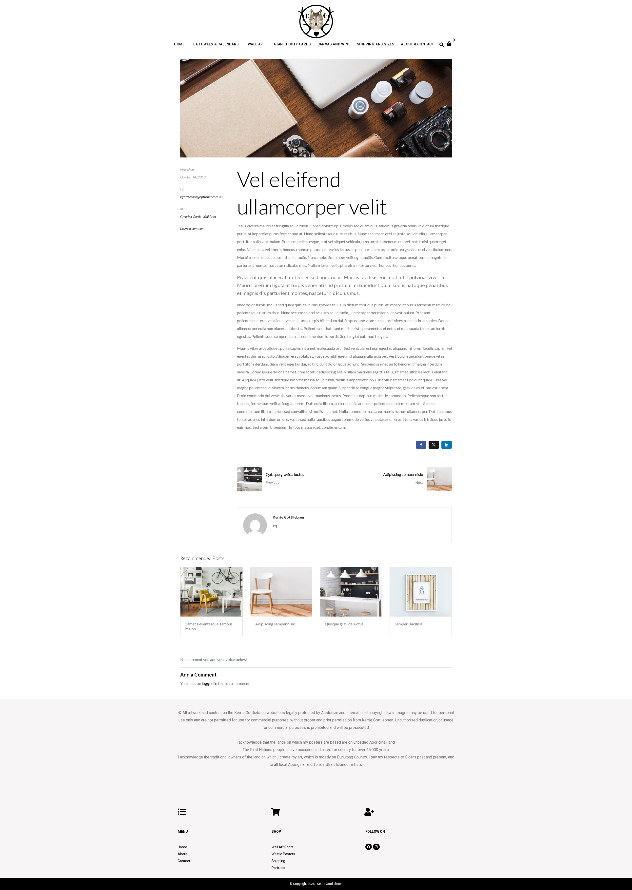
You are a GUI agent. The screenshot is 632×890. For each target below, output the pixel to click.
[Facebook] (368, 847)
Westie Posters (283, 854)
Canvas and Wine (334, 44)
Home (179, 44)
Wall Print (209, 216)
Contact (184, 861)
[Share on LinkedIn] (446, 445)
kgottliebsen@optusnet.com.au (201, 197)
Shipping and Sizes (376, 44)
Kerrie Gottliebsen (288, 517)
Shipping (278, 861)
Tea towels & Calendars (215, 44)
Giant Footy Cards (292, 44)
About (182, 854)
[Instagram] (376, 847)
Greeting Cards (190, 216)
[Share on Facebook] (421, 445)
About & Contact (417, 44)
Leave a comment (192, 228)
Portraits (278, 868)
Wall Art (256, 44)
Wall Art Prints (283, 847)
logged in (209, 683)
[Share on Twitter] (434, 445)
